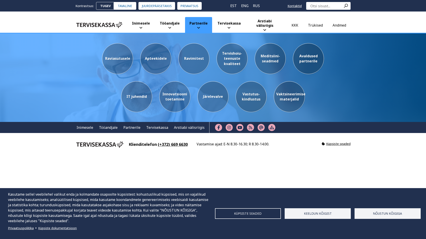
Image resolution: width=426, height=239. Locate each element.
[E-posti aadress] (261, 127)
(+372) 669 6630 (173, 144)
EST (233, 5)
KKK (295, 25)
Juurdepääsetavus (157, 6)
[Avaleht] (99, 25)
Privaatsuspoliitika (21, 228)
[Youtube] (240, 127)
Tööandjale (170, 23)
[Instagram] (229, 127)
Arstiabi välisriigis (264, 23)
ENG (244, 5)
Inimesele (141, 23)
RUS (256, 5)
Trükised (315, 25)
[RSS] (250, 127)
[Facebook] (218, 127)
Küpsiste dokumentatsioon (57, 228)
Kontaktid (295, 6)
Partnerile (198, 23)
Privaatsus (189, 6)
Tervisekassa (229, 23)
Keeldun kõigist (318, 213)
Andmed (339, 25)
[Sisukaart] (272, 127)
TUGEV (105, 6)
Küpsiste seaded (248, 213)
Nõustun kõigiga (387, 213)
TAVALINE (125, 6)
